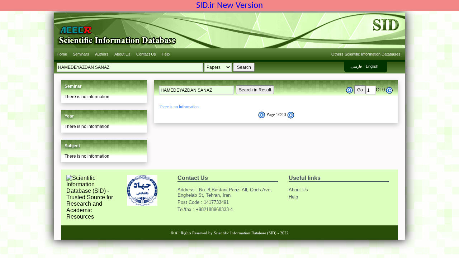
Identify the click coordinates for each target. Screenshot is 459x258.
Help (166, 54)
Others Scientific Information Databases (366, 54)
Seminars (81, 54)
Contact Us (146, 54)
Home (62, 54)
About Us (122, 54)
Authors (102, 54)
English (372, 66)
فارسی (356, 66)
